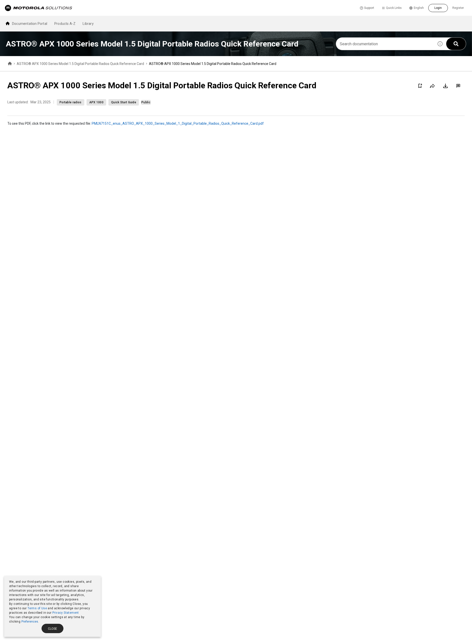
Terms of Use (37, 608)
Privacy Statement (65, 612)
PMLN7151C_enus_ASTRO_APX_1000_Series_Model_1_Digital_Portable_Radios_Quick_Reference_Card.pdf (178, 123)
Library (88, 24)
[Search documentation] (456, 44)
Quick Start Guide (123, 102)
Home (10, 64)
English (419, 8)
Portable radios (70, 102)
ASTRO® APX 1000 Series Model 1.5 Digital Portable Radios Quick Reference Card (80, 64)
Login (438, 8)
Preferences (29, 621)
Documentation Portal (29, 24)
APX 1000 (96, 102)
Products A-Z (64, 24)
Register (458, 8)
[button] (440, 44)
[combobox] (385, 44)
